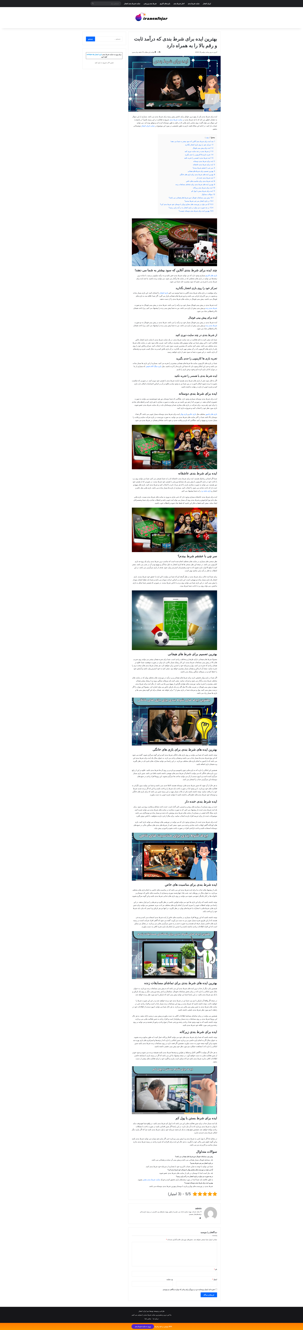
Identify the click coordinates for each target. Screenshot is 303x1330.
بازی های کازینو (165, 3)
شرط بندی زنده (211, 308)
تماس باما (148, 1319)
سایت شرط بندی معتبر (151, 1179)
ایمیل (214, 1279)
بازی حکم (192, 414)
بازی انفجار (164, 293)
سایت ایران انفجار (148, 126)
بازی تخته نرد (206, 491)
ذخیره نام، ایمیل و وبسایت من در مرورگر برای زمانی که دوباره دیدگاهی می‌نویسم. (189, 1289)
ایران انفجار (207, 3)
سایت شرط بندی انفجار (132, 3)
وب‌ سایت (170, 1279)
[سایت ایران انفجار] (151, 17)
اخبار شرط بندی (179, 3)
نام (215, 1269)
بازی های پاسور (211, 414)
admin (198, 1208)
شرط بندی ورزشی (150, 3)
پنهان (207, 137)
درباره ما (155, 1319)
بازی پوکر (183, 414)
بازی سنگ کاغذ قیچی (153, 366)
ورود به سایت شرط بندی (143, 1326)
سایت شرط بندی (194, 3)
